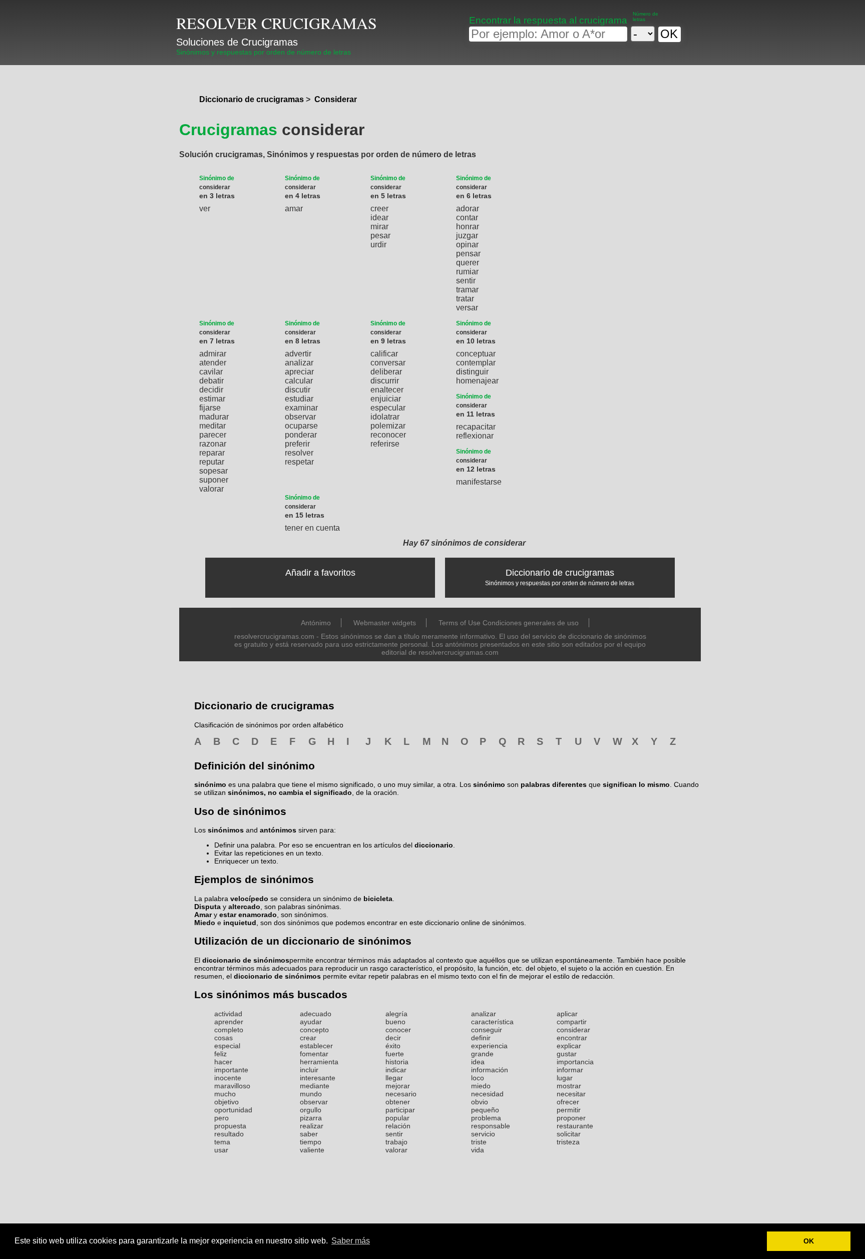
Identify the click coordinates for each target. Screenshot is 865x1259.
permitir (569, 1110)
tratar (465, 298)
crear (308, 1038)
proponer (571, 1118)
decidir (211, 389)
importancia (575, 1062)
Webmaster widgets (384, 623)
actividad (228, 1014)
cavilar (211, 371)
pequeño (485, 1110)
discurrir (384, 380)
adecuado (315, 1014)
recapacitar (476, 427)
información (489, 1070)
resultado (229, 1134)
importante (231, 1070)
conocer (398, 1030)
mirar (379, 226)
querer (467, 262)
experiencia (489, 1046)
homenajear (477, 380)
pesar (380, 235)
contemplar (476, 362)
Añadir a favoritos (320, 573)
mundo (311, 1094)
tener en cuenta (312, 528)
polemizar (387, 426)
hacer (223, 1062)
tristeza (568, 1142)
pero (221, 1118)
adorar (467, 208)
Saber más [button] (350, 1240)
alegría (396, 1014)
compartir (572, 1022)
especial (227, 1046)
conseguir (486, 1030)
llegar (394, 1078)
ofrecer (568, 1102)
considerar (573, 1030)
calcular (299, 380)
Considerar (335, 99)
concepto (314, 1030)
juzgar (467, 235)
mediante (314, 1086)
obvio (479, 1102)
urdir (378, 244)
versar (467, 307)
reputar (211, 462)
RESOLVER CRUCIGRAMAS (276, 23)
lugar (565, 1078)
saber (309, 1134)
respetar (299, 462)
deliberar (386, 371)
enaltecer (386, 389)
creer (379, 208)
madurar (214, 416)
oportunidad (233, 1110)
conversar (387, 362)
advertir (298, 353)
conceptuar (476, 353)
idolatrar (384, 416)
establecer (316, 1046)
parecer (212, 435)
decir (393, 1038)
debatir (211, 380)
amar (294, 208)
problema (486, 1118)
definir (481, 1038)
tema (222, 1142)
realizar (311, 1126)
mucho (225, 1094)
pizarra (311, 1118)
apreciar (299, 371)
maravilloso (232, 1086)
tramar (467, 289)
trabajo (396, 1142)
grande (482, 1054)
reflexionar (475, 436)
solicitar (569, 1134)
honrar (467, 226)
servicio (483, 1134)
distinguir (472, 371)
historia (396, 1062)
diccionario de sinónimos (245, 960)
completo (228, 1030)
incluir (309, 1070)
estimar (212, 398)
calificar (384, 353)
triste (479, 1142)
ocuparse (301, 426)
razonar (212, 444)
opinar (467, 244)
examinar (301, 407)
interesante (317, 1078)
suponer (213, 480)
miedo (481, 1086)
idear (379, 217)
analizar (299, 362)
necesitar (571, 1094)
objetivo (226, 1102)
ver (204, 208)
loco (477, 1078)
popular (397, 1118)
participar (400, 1110)
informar (570, 1070)
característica (492, 1022)
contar (467, 217)
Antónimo (316, 623)
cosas (223, 1038)
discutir (297, 389)
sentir (466, 280)
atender (212, 362)
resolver (299, 453)
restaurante (575, 1126)
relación (397, 1126)
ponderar (301, 435)
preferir (297, 444)
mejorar (397, 1086)
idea (478, 1062)
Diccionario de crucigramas (251, 99)
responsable (490, 1126)
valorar (211, 489)
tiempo (310, 1142)
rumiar (467, 271)
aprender (228, 1022)
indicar (395, 1070)
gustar (567, 1054)
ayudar (311, 1022)
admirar (212, 353)
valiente (312, 1150)
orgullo (310, 1110)
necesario (400, 1094)
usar (221, 1150)
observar (300, 416)
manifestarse (479, 482)
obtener (397, 1102)
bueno (395, 1022)
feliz (220, 1054)
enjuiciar (385, 398)
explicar (569, 1046)
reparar (212, 453)
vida (477, 1150)
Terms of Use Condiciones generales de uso (509, 623)
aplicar (567, 1014)
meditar (212, 426)
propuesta (230, 1126)
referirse (384, 444)
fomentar (314, 1054)
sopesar (213, 471)
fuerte (394, 1054)
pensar (468, 253)
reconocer (388, 435)
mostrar (569, 1086)
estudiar (299, 398)
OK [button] (808, 1241)
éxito (392, 1046)
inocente (227, 1078)
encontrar (572, 1038)
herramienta (319, 1062)
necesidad (487, 1094)
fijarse (210, 407)
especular (387, 407)
